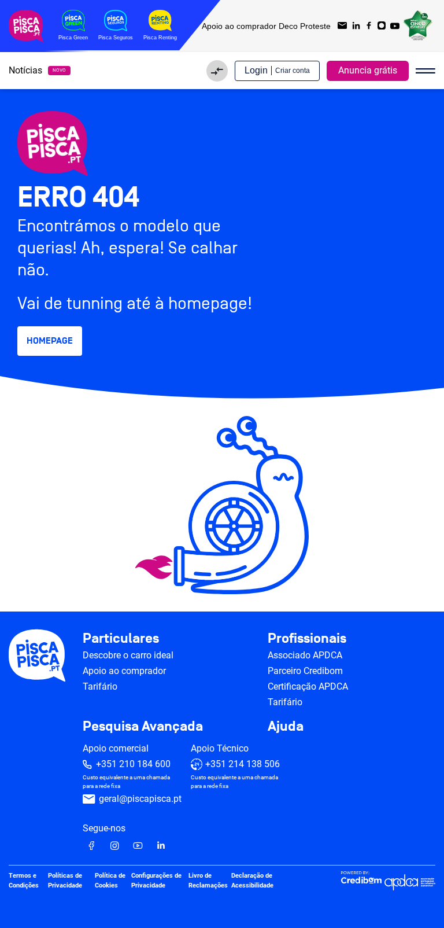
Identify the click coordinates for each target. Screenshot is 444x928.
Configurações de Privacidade (156, 880)
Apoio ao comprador (124, 670)
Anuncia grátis (367, 70)
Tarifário (100, 686)
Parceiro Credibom (305, 670)
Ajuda (286, 727)
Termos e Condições (24, 880)
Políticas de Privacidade (65, 880)
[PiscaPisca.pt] (222, 143)
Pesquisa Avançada (143, 727)
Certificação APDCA (308, 686)
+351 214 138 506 (242, 763)
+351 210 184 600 (133, 763)
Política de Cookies (110, 880)
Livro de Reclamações (208, 880)
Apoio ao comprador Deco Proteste (266, 26)
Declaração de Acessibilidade (252, 880)
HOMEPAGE (50, 341)
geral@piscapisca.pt (140, 798)
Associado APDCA (305, 655)
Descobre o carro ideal (128, 655)
